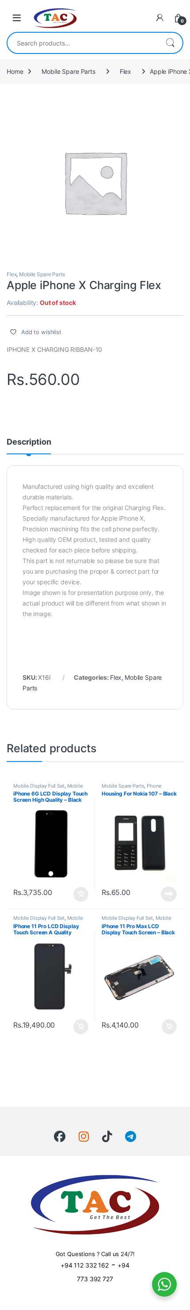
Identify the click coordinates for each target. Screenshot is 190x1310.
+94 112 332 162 (85, 1265)
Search (170, 43)
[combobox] (83, 43)
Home (15, 71)
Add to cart (80, 894)
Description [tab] (29, 442)
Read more (169, 894)
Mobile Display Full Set (39, 786)
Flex (125, 71)
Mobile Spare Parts (68, 71)
